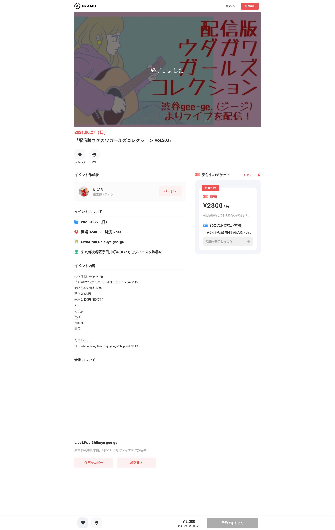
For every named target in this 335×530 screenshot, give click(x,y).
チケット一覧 (252, 175)
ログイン (230, 6)
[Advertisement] (103, 492)
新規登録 (250, 6)
